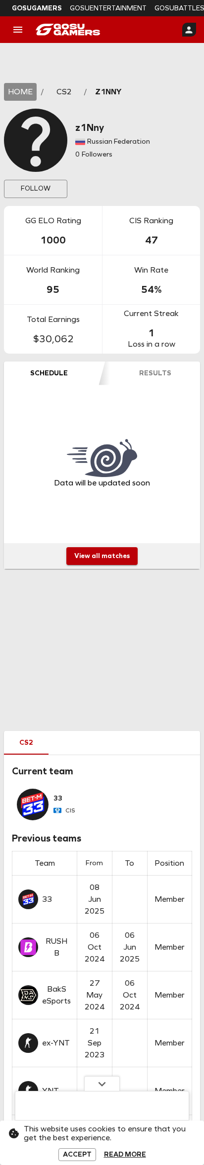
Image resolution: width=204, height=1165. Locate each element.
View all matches (102, 556)
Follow (36, 188)
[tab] (49, 373)
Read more (125, 1155)
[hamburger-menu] (18, 30)
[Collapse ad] (102, 1083)
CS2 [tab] (26, 742)
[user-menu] (189, 30)
